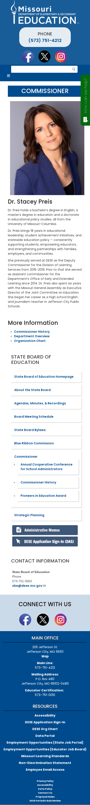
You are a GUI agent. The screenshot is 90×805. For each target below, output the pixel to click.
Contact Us (45, 793)
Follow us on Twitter (46, 56)
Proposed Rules (45, 796)
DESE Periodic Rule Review (45, 800)
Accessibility (45, 715)
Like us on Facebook (30, 56)
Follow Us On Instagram (63, 56)
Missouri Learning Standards (45, 756)
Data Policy (45, 789)
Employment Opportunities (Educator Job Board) (45, 749)
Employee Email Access (45, 769)
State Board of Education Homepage (44, 376)
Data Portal (45, 736)
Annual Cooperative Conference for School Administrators (47, 466)
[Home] (45, 12)
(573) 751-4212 (45, 40)
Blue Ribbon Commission (34, 443)
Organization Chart (30, 341)
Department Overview (32, 336)
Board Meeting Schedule (34, 416)
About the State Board (32, 390)
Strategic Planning (29, 515)
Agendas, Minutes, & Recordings (40, 403)
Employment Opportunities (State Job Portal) (45, 742)
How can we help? (85, 95)
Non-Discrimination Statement (45, 763)
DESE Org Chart (45, 729)
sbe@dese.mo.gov (27, 585)
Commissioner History (32, 331)
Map (45, 656)
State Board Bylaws (30, 430)
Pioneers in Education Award (43, 495)
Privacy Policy (45, 781)
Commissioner (26, 456)
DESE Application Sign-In (45, 722)
